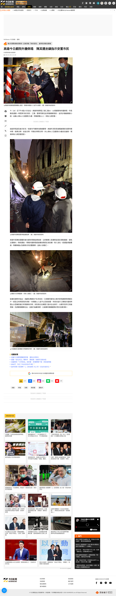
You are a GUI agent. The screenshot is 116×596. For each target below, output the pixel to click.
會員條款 (70, 578)
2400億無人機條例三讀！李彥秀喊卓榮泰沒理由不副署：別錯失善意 (15, 510)
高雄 (13, 387)
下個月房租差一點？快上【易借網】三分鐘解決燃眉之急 (60, 435)
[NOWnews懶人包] (101, 3)
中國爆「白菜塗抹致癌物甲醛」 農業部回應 (15, 435)
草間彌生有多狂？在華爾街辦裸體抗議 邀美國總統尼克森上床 (37, 532)
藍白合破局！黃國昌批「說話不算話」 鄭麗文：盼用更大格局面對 (54, 563)
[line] (90, 3)
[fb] (82, 3)
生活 (61, 7)
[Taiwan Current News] (98, 3)
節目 (80, 7)
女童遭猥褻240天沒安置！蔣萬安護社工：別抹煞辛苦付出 (20, 563)
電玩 (67, 7)
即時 (23, 7)
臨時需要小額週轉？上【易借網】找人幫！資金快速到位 (55, 488)
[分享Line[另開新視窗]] (5, 116)
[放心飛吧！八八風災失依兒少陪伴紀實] (21, 2)
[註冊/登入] (113, 3)
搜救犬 (41, 387)
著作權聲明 (43, 586)
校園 (91, 7)
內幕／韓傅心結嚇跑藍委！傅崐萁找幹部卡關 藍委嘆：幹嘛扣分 (60, 458)
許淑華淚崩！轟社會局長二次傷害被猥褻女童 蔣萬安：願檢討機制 (37, 510)
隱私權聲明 (43, 583)
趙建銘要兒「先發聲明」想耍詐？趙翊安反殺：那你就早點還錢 (20, 488)
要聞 (29, 7)
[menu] (1, 7)
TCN (36, 10)
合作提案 (70, 583)
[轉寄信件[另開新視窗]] (5, 121)
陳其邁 (33, 387)
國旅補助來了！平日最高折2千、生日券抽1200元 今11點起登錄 (38, 435)
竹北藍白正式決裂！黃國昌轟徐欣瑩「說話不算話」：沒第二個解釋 (15, 533)
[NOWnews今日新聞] (7, 3)
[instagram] (86, 3)
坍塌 (19, 387)
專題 (34, 7)
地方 (85, 7)
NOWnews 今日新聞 (9, 39)
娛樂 (40, 7)
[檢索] (109, 3)
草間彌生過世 (9, 7)
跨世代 (29, 10)
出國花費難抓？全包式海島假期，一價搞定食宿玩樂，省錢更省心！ (60, 510)
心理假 (52, 10)
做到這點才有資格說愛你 (12, 457)
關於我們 (70, 581)
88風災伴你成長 (19, 10)
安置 (26, 387)
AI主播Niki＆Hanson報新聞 (66, 10)
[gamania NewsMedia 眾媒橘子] (103, 592)
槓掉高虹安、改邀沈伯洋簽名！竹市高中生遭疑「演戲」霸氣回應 (37, 458)
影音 (74, 7)
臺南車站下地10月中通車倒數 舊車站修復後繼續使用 (60, 532)
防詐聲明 (42, 578)
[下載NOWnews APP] (105, 3)
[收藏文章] (5, 136)
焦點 (18, 7)
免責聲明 (42, 581)
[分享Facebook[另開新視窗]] (5, 111)
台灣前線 (44, 10)
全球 (51, 7)
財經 (56, 7)
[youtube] (93, 3)
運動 (45, 7)
